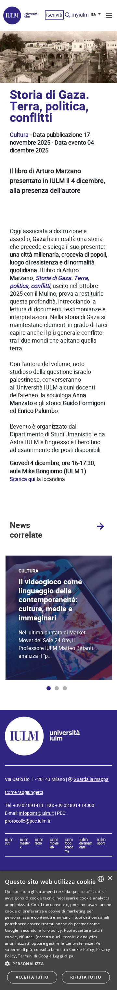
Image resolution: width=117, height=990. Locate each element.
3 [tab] (65, 688)
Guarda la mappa (91, 779)
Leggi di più (64, 956)
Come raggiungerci (24, 792)
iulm (9, 841)
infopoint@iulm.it (36, 813)
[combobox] (101, 879)
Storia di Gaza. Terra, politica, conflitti (49, 282)
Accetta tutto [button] (32, 977)
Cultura (19, 135)
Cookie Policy (81, 949)
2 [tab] (57, 688)
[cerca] (67, 15)
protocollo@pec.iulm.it (27, 821)
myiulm (80, 15)
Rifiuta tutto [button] (85, 977)
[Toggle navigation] (109, 16)
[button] (58, 964)
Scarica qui (22, 479)
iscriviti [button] (54, 15)
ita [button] (94, 14)
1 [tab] (48, 688)
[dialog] (58, 930)
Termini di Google (35, 956)
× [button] (109, 878)
